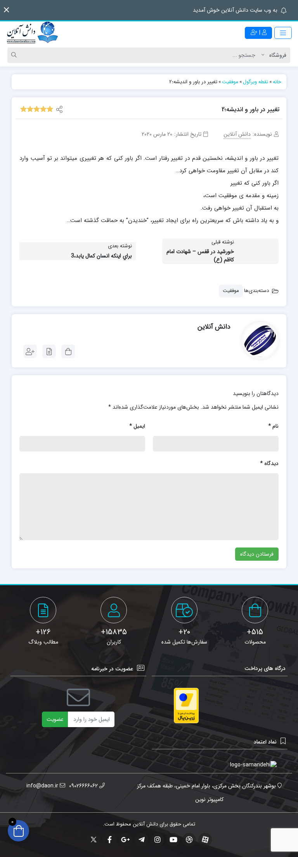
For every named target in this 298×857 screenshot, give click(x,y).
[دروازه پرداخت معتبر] (186, 705)
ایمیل (137, 426)
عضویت (55, 719)
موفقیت (231, 291)
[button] (6, 10)
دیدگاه (269, 463)
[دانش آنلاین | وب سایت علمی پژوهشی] (32, 33)
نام (273, 426)
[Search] (15, 55)
